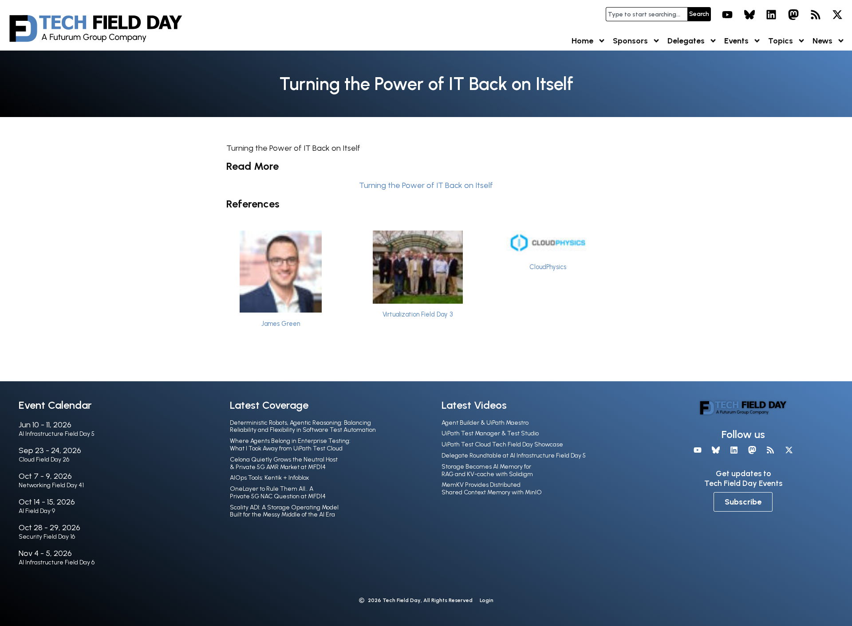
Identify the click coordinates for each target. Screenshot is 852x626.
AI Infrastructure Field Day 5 (57, 434)
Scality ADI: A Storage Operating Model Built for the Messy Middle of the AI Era (284, 511)
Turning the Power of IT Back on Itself (426, 185)
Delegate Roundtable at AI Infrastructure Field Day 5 (514, 455)
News (822, 41)
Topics (780, 41)
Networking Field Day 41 (51, 485)
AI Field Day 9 (37, 511)
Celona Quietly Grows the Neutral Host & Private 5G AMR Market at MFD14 (284, 463)
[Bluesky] (749, 14)
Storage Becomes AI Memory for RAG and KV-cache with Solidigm (487, 470)
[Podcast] (815, 14)
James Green (280, 324)
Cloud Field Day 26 (44, 459)
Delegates (686, 41)
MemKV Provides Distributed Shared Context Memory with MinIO (492, 488)
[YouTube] (727, 14)
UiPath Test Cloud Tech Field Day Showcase (502, 444)
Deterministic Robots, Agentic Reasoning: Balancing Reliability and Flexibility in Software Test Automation (303, 426)
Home (582, 41)
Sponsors (630, 41)
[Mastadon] (793, 14)
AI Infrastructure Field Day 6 (57, 562)
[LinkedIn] (771, 14)
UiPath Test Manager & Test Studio (490, 433)
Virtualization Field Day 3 (418, 314)
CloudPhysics (547, 267)
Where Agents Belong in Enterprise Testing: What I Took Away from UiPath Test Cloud (290, 444)
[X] (837, 14)
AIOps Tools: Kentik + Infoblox (269, 477)
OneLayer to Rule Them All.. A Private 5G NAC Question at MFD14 (278, 492)
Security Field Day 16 (47, 536)
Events (736, 41)
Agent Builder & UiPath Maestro (485, 422)
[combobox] (646, 14)
